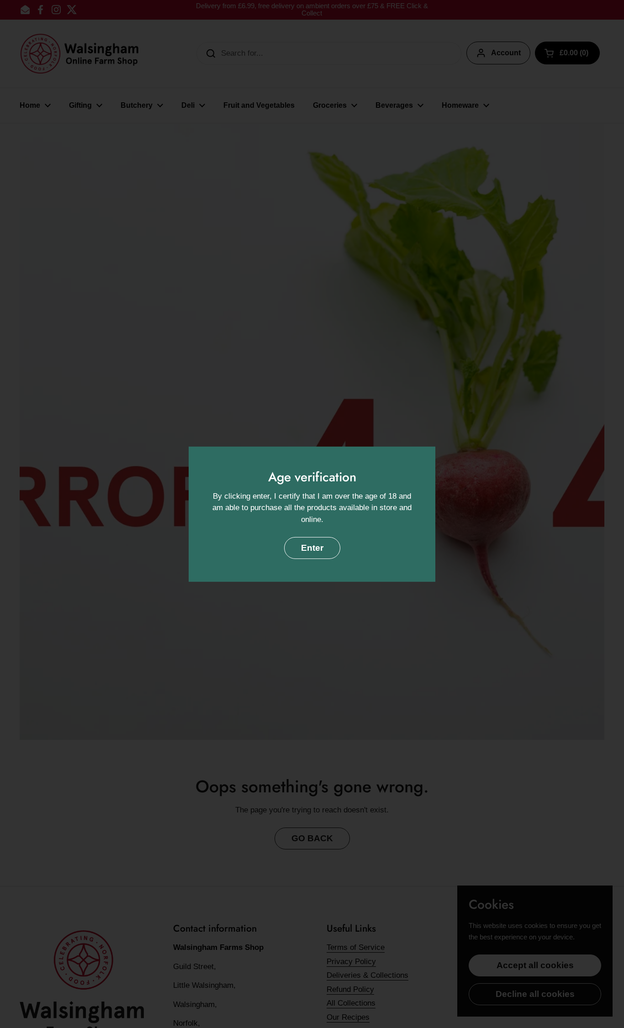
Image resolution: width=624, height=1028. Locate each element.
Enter (312, 548)
